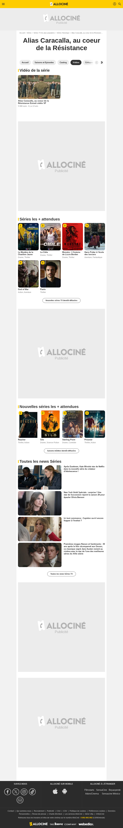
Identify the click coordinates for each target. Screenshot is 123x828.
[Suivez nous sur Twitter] (16, 791)
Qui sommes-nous (23, 811)
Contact (11, 811)
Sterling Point (68, 440)
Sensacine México (111, 793)
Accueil (22, 33)
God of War (23, 289)
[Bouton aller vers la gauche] (96, 62)
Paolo (43, 289)
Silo (42, 440)
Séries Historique (63, 33)
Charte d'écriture (55, 814)
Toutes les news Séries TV (61, 574)
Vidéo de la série (35, 70)
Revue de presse (39, 814)
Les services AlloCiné (73, 814)
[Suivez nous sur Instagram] (24, 791)
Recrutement (39, 811)
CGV (65, 811)
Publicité (50, 811)
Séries (29, 33)
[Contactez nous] (20, 800)
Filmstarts (89, 790)
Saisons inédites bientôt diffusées (61, 451)
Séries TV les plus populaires (44, 33)
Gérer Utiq (89, 814)
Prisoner (88, 440)
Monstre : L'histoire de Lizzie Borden (71, 253)
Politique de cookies (78, 811)
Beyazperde (115, 790)
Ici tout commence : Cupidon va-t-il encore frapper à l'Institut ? (83, 519)
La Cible (44, 252)
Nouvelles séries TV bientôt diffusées (61, 300)
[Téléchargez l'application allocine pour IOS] (56, 791)
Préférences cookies (97, 811)
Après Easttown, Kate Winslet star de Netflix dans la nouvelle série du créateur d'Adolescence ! (84, 468)
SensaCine (101, 790)
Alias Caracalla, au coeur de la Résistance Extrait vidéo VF (33, 102)
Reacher (22, 440)
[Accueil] (59, 4)
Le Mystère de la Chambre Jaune (25, 253)
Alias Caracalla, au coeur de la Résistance (86, 33)
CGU (59, 811)
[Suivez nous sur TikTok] (33, 791)
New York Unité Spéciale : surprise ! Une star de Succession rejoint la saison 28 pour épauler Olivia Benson (84, 494)
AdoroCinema (92, 793)
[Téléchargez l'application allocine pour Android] (66, 791)
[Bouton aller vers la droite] (102, 62)
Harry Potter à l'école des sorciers (94, 253)
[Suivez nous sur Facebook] (8, 791)
